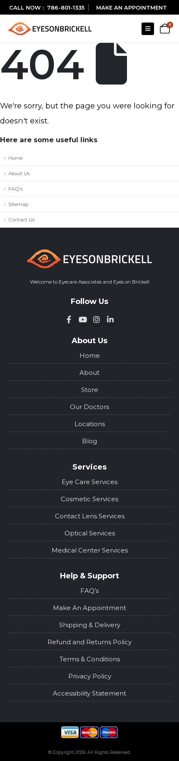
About (89, 373)
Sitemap (18, 204)
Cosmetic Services (89, 499)
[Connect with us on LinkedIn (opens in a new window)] (110, 319)
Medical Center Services (90, 550)
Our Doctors (89, 407)
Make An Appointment (89, 608)
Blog (89, 441)
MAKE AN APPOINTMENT (131, 7)
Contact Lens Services (89, 516)
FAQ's (15, 189)
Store (89, 390)
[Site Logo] (50, 28)
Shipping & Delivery (89, 625)
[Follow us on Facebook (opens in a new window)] (69, 319)
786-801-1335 (66, 7)
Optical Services (90, 533)
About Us (19, 173)
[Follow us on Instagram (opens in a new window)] (96, 319)
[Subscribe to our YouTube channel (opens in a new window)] (83, 319)
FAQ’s (89, 591)
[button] (148, 29)
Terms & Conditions (90, 659)
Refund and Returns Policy (89, 642)
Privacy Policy (89, 676)
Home (15, 158)
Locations (90, 424)
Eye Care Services (89, 482)
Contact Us (21, 220)
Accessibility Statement (89, 693)
